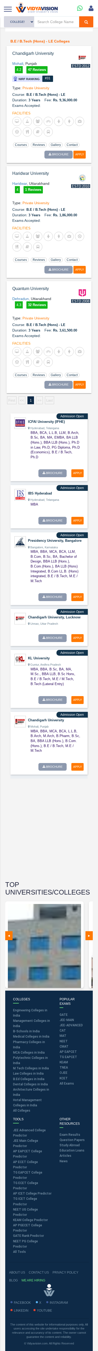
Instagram (59, 1303)
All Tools (19, 1252)
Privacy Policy (65, 1272)
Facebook (22, 1303)
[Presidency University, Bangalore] (20, 542)
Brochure (59, 154)
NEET (64, 1041)
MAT (63, 1036)
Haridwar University (30, 173)
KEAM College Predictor (30, 1220)
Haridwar (19, 183)
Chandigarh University (33, 53)
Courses (21, 145)
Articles (65, 1156)
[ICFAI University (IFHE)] (20, 423)
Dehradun (20, 299)
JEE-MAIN (67, 1020)
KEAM (64, 1062)
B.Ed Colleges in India (28, 1079)
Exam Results (70, 1135)
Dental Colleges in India (30, 1084)
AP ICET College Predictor (32, 1193)
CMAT (64, 1046)
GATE (64, 1015)
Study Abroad (70, 1145)
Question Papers (72, 1140)
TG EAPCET (68, 1057)
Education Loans (72, 1150)
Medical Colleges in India (31, 1036)
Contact (72, 145)
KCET (64, 1078)
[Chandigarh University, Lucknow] (20, 618)
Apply (79, 154)
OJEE (63, 1073)
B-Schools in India (26, 1031)
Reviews (39, 145)
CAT (63, 1030)
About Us (17, 1272)
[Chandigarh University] (20, 721)
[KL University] (20, 659)
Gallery (56, 145)
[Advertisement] (49, 830)
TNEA (64, 1067)
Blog (13, 1280)
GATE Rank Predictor (28, 1236)
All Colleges (21, 1110)
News (64, 1161)
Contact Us (39, 1272)
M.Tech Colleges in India (31, 1068)
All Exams (67, 1083)
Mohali (17, 63)
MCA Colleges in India (29, 1052)
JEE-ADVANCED (71, 1025)
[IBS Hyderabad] (20, 494)
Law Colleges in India (28, 1073)
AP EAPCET (68, 1052)
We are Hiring (33, 1280)
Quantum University (30, 288)
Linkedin (21, 1310)
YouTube (44, 1310)
